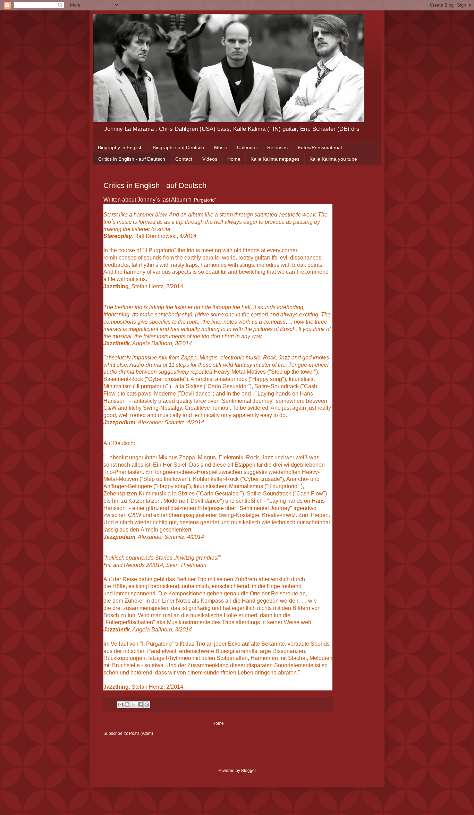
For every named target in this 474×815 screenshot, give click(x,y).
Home (233, 159)
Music (220, 147)
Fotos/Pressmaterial (320, 147)
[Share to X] (133, 704)
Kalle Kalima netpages (275, 159)
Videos (209, 159)
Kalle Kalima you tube (333, 159)
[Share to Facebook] (140, 704)
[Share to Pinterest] (146, 704)
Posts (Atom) (141, 733)
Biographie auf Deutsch (178, 147)
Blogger (248, 770)
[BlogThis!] (127, 704)
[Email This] (120, 704)
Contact (183, 159)
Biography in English (120, 147)
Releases (277, 147)
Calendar (247, 147)
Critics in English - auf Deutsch (131, 159)
